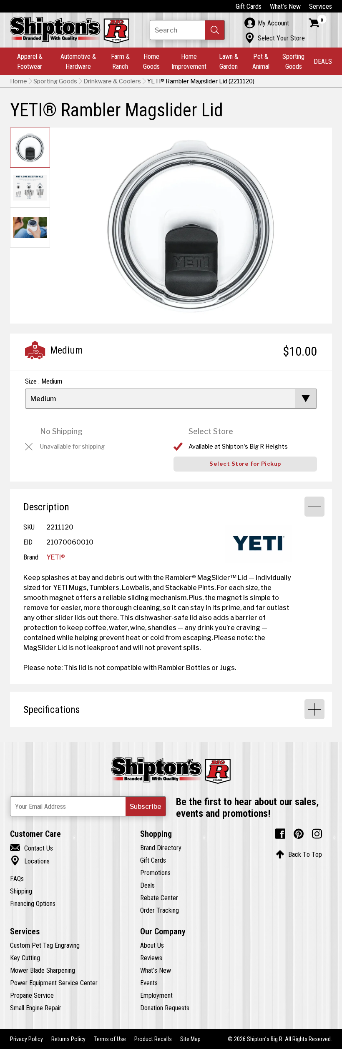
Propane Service (32, 995)
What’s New (285, 6)
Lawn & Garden (228, 61)
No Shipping (61, 431)
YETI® (55, 557)
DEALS (323, 61)
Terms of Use (110, 1039)
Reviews (151, 958)
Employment (156, 995)
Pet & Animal (260, 61)
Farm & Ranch (120, 61)
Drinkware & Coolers (112, 81)
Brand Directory (160, 847)
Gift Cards (249, 6)
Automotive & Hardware (78, 61)
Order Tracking (159, 910)
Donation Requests (164, 1008)
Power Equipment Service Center (54, 983)
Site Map (190, 1039)
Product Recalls (153, 1039)
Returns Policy (68, 1039)
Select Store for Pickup (245, 463)
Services (320, 6)
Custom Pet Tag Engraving (45, 945)
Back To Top (299, 854)
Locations (30, 861)
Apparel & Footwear (30, 61)
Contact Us (31, 848)
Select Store (211, 431)
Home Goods (151, 61)
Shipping (21, 891)
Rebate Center (159, 897)
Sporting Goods (293, 61)
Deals (147, 885)
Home (18, 81)
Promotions (155, 872)
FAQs (17, 878)
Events (149, 983)
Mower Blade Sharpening (42, 970)
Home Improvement (188, 61)
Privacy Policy (26, 1039)
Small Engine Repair (35, 1008)
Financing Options (32, 903)
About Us (152, 945)
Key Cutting (25, 958)
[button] (214, 30)
